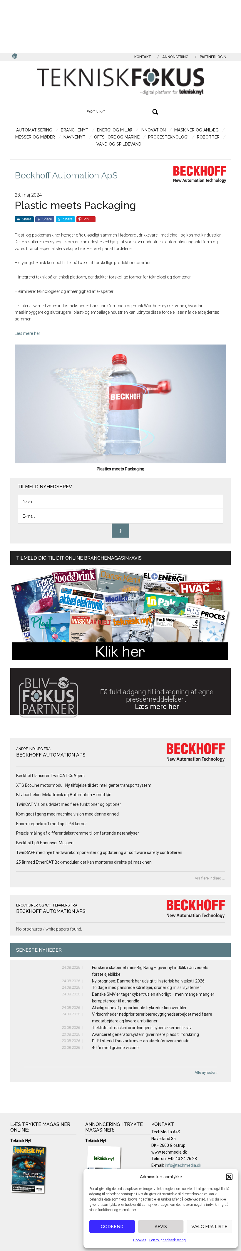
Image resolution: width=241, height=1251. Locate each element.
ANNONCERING (175, 57)
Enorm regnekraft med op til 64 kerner (51, 823)
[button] (229, 1177)
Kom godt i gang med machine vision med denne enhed (67, 814)
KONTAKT (142, 57)
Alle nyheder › (206, 1072)
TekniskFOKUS (120, 81)
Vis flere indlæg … (210, 878)
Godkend (112, 1226)
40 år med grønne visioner (116, 1047)
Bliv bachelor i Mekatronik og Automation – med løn (63, 794)
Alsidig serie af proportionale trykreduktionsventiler (139, 1007)
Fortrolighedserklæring (167, 1240)
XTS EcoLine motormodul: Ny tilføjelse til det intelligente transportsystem (83, 785)
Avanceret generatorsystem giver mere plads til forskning (145, 1034)
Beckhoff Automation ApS (66, 175)
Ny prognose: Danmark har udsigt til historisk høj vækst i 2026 (148, 981)
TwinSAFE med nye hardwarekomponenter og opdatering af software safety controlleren (99, 852)
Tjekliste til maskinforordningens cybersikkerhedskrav (142, 1027)
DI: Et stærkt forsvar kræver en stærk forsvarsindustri (141, 1041)
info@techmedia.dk (183, 1165)
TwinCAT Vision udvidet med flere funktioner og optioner (68, 804)
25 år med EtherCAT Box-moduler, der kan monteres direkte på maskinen (84, 862)
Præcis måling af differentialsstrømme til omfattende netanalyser (77, 833)
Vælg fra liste (209, 1226)
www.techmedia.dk (169, 1152)
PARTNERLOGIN (213, 57)
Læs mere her (27, 333)
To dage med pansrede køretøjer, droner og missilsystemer (146, 987)
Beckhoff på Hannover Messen (44, 842)
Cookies (139, 1240)
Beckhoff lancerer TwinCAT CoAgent (50, 775)
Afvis (161, 1226)
